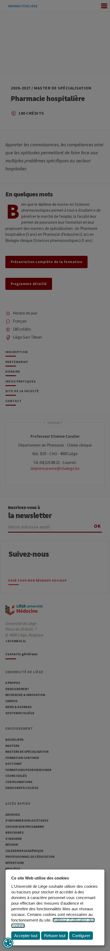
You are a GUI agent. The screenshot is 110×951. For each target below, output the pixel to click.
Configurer (81, 935)
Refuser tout (54, 935)
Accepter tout (25, 935)
